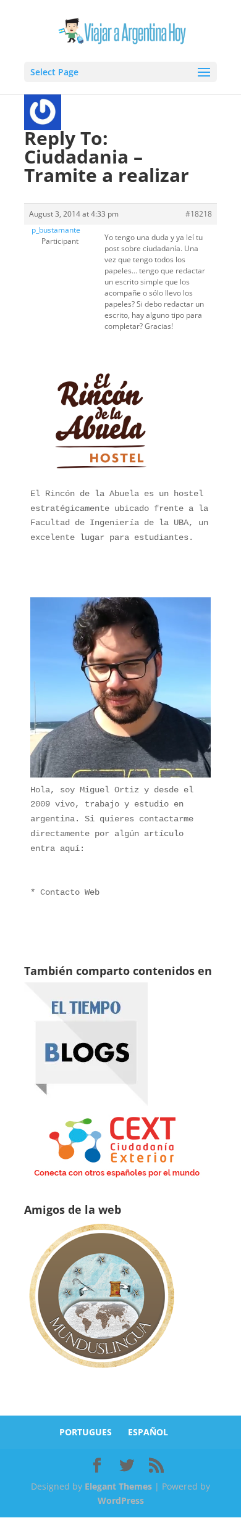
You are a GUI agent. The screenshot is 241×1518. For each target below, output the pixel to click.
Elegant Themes (118, 1486)
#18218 (198, 214)
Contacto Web (69, 892)
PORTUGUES (85, 1432)
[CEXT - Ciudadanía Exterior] (116, 1178)
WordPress (121, 1500)
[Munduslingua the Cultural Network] (101, 1372)
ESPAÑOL (148, 1432)
